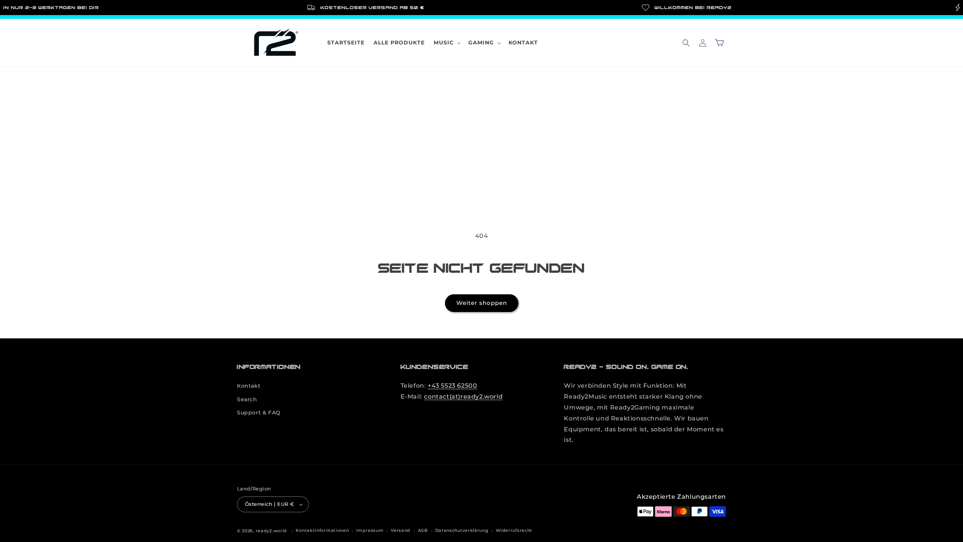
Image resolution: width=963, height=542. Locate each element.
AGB (423, 530)
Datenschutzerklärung (462, 530)
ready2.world (271, 530)
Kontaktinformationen (322, 530)
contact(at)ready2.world (463, 396)
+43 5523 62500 (452, 385)
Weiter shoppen (481, 302)
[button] (446, 42)
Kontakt (248, 385)
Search (247, 399)
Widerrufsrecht (514, 530)
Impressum (369, 530)
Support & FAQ (259, 412)
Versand (400, 530)
